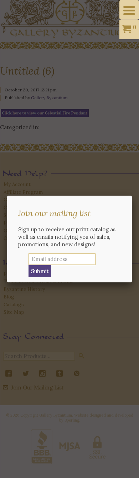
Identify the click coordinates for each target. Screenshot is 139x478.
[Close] (131, 195)
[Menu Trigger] (129, 10)
